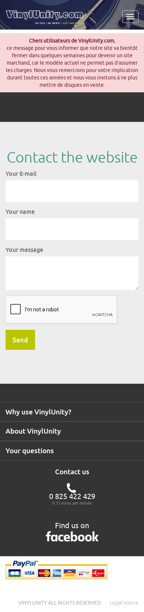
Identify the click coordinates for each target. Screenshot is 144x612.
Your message (24, 249)
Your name (20, 211)
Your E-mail (21, 173)
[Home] (47, 20)
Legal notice (124, 603)
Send (20, 340)
